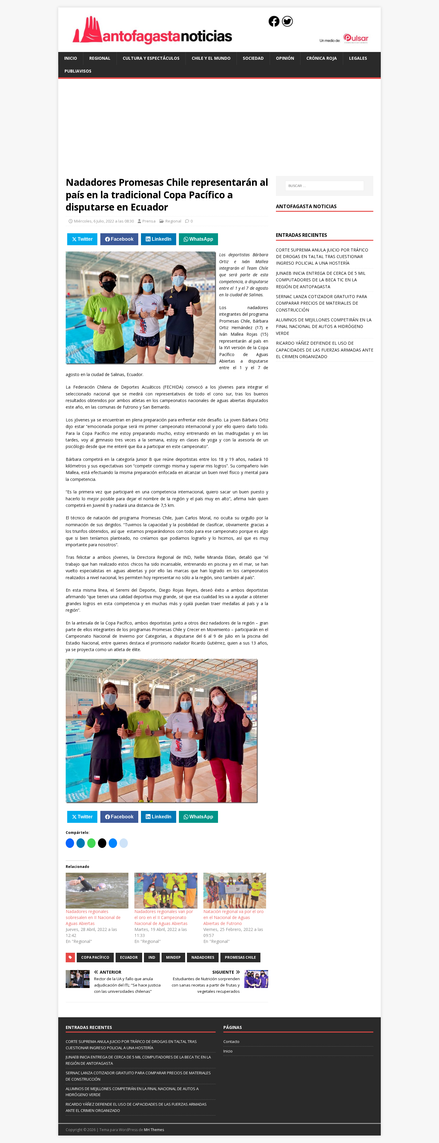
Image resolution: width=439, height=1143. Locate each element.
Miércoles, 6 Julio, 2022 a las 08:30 (104, 221)
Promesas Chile (240, 957)
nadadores (202, 957)
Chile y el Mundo (211, 58)
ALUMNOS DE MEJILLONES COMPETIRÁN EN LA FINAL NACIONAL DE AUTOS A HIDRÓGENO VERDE (324, 326)
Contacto (231, 1041)
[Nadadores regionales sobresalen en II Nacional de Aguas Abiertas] (97, 891)
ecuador (129, 957)
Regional (99, 58)
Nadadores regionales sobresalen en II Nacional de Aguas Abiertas (93, 917)
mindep (173, 957)
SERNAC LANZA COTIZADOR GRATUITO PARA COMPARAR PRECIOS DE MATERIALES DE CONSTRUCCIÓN (321, 303)
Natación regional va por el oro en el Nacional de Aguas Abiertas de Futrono (233, 917)
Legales (358, 58)
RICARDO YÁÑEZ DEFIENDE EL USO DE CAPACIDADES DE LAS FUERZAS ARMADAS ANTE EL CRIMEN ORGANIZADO (324, 349)
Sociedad (253, 58)
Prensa (149, 221)
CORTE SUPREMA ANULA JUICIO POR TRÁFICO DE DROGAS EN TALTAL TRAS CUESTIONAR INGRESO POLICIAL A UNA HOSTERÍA (322, 256)
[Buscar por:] (325, 186)
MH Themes (154, 1129)
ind (151, 957)
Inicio (70, 58)
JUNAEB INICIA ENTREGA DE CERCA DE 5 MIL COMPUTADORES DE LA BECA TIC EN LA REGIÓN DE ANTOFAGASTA (321, 279)
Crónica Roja (321, 58)
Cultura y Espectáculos (151, 58)
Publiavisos (78, 71)
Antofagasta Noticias (306, 206)
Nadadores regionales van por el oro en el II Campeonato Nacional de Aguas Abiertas (163, 917)
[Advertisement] (219, 131)
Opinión (285, 58)
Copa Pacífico (95, 957)
